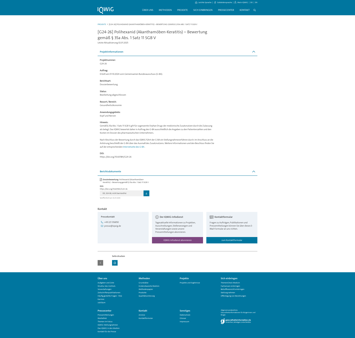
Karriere (101, 299)
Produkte (142, 292)
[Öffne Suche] (254, 10)
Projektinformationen (111, 51)
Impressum (184, 321)
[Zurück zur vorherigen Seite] (100, 263)
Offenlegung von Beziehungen (233, 296)
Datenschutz (185, 315)
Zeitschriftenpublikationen (109, 292)
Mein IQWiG (242, 2)
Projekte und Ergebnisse (190, 282)
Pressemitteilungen (106, 315)
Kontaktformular (146, 318)
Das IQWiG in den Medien (109, 328)
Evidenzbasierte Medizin (149, 286)
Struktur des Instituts (106, 286)
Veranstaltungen (104, 289)
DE (251, 2)
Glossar (183, 318)
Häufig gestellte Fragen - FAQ (110, 296)
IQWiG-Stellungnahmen (108, 325)
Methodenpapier (146, 289)
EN (256, 2)
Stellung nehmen (228, 292)
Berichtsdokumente (110, 171)
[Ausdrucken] (115, 263)
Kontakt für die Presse (107, 331)
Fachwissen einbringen (230, 286)
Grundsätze (143, 282)
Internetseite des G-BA (134, 146)
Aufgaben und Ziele (106, 282)
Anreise (142, 315)
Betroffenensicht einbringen (232, 289)
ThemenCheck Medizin (230, 282)
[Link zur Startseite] (105, 10)
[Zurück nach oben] (254, 274)
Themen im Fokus (105, 321)
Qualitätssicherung (147, 296)
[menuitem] (147, 10)
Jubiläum (101, 302)
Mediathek (102, 318)
